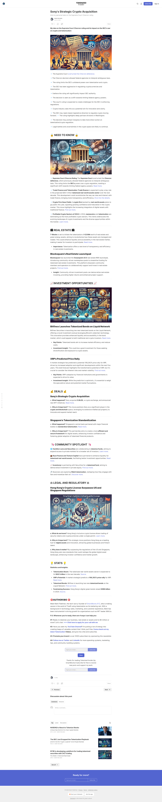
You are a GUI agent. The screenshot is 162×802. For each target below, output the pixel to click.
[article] (81, 731)
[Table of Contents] (2, 401)
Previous (56, 689)
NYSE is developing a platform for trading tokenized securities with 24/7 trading (70, 752)
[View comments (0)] (58, 24)
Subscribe (148, 4)
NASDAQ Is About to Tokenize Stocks (64, 728)
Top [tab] (52, 723)
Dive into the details (102, 198)
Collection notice (92, 790)
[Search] (137, 3)
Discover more (77, 474)
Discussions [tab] (63, 723)
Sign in (157, 4)
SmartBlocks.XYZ (93, 604)
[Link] (48, 135)
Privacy (81, 790)
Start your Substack (76, 794)
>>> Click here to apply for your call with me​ (81, 622)
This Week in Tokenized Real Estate (60, 756)
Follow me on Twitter (61, 640)
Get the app (89, 794)
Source (83, 574)
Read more (97, 186)
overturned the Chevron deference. (81, 74)
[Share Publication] (141, 3)
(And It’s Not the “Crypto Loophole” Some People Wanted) (67, 742)
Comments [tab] (54, 701)
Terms (85, 790)
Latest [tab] (56, 723)
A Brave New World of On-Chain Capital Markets (64, 730)
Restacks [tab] (61, 701)
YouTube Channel (74, 627)
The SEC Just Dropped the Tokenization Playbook (69, 739)
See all (54, 765)
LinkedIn (76, 640)
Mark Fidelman (58, 18)
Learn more (63, 222)
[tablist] (57, 701)
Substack (72, 798)
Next (106, 689)
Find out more (70, 210)
